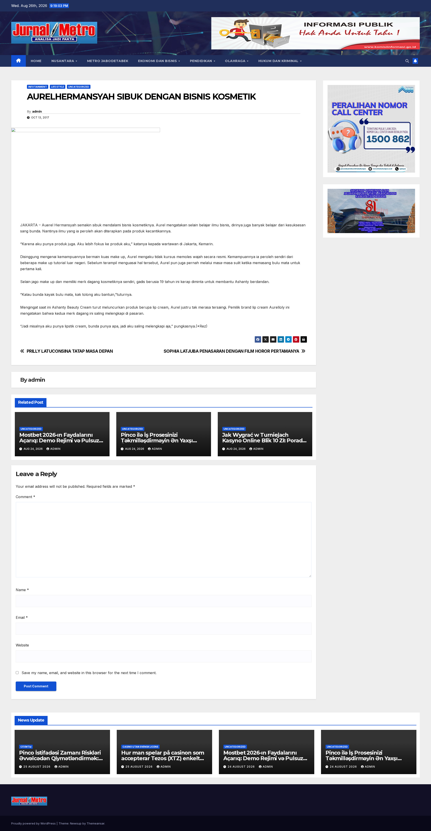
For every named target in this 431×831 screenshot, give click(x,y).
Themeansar (95, 823)
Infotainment (37, 86)
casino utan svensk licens (140, 746)
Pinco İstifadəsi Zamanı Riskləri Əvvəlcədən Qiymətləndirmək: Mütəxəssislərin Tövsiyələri (60, 758)
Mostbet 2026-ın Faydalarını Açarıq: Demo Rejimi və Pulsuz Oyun (59, 440)
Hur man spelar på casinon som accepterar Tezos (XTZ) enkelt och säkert (162, 758)
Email (22, 617)
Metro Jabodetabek (107, 61)
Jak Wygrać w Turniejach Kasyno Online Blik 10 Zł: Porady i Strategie (264, 440)
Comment (25, 497)
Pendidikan (201, 61)
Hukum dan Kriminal (279, 61)
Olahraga (235, 61)
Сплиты (25, 746)
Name (22, 590)
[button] (407, 61)
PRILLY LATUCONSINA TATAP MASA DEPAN (70, 351)
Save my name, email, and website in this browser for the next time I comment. (89, 673)
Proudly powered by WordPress (34, 823)
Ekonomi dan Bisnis (158, 61)
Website (22, 645)
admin (37, 111)
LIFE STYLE (57, 86)
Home (36, 61)
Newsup (75, 823)
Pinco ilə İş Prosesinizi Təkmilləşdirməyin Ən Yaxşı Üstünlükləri (157, 440)
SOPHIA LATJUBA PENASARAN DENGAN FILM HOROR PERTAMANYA (231, 351)
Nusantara (63, 61)
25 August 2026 (37, 766)
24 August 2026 (242, 766)
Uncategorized (78, 86)
